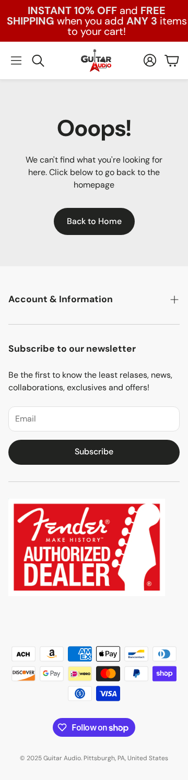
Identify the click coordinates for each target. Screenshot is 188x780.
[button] (16, 60)
